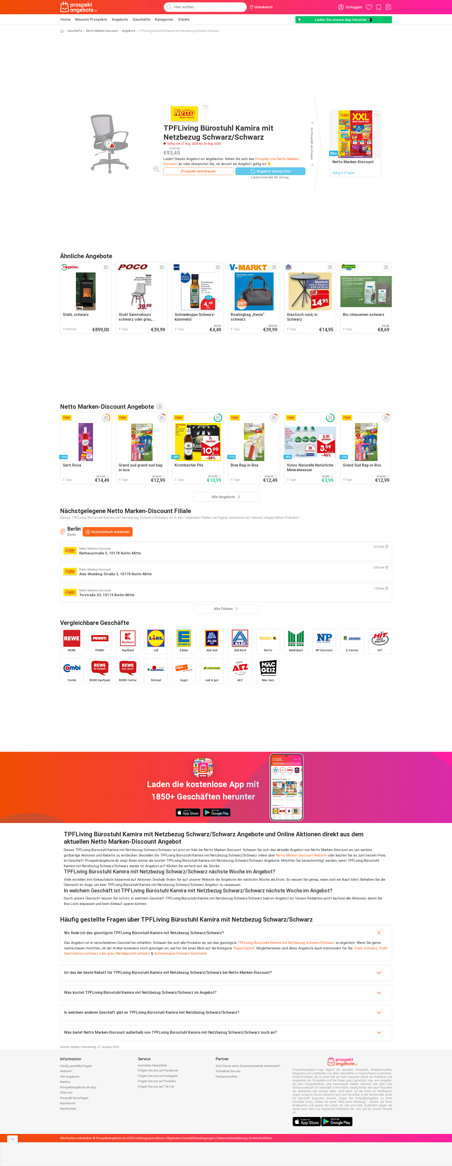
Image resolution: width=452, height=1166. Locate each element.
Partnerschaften (226, 1076)
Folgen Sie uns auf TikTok (156, 1086)
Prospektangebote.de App (78, 1087)
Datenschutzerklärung (232, 1138)
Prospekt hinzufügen (74, 1098)
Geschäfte (141, 19)
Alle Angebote (69, 1076)
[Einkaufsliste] (388, 7)
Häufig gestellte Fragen (76, 1066)
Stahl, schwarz (365, 948)
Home (65, 19)
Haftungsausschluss (149, 1138)
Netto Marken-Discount (102, 31)
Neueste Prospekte (91, 19)
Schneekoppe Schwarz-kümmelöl (180, 953)
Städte (183, 19)
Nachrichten (68, 1108)
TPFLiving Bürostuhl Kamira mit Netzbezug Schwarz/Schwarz (286, 943)
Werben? (66, 1071)
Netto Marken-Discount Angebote (107, 406)
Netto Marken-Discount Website (301, 855)
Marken (65, 1082)
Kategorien (164, 19)
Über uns (66, 1092)
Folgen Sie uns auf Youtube (157, 1081)
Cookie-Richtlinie (260, 1138)
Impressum (67, 1103)
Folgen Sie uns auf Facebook (158, 1070)
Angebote (120, 19)
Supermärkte (244, 948)
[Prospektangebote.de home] (79, 7)
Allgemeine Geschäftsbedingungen (190, 1138)
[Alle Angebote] (159, 406)
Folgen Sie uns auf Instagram (158, 1076)
